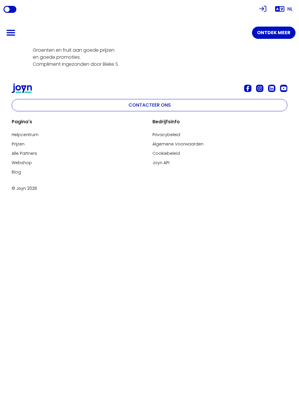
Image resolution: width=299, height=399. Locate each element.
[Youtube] (283, 88)
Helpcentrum (25, 135)
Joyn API (160, 163)
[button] (11, 33)
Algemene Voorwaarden (178, 144)
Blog (16, 172)
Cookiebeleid (166, 153)
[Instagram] (259, 88)
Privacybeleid (166, 135)
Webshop (22, 163)
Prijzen (18, 144)
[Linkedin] (271, 88)
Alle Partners (24, 153)
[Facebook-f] (247, 88)
